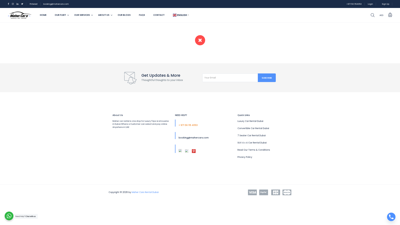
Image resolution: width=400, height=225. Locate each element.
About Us (103, 15)
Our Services (82, 15)
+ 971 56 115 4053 (188, 125)
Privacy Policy (245, 157)
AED (381, 15)
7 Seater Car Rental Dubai (252, 135)
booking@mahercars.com (56, 4)
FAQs (142, 15)
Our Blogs (124, 15)
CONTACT (159, 15)
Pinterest (34, 4)
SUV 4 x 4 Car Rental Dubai (252, 142)
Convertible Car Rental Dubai (253, 128)
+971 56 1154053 (354, 4)
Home (43, 15)
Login (370, 4)
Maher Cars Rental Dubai (145, 192)
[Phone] (391, 217)
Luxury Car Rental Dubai (250, 121)
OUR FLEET (60, 15)
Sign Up (385, 4)
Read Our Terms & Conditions (254, 149)
